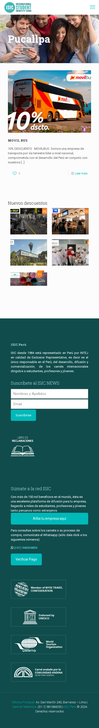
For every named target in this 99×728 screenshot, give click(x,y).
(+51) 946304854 (25, 547)
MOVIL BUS (17, 140)
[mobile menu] (92, 7)
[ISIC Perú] (18, 7)
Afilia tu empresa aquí (49, 518)
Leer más (81, 173)
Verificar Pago (26, 559)
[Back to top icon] (89, 718)
